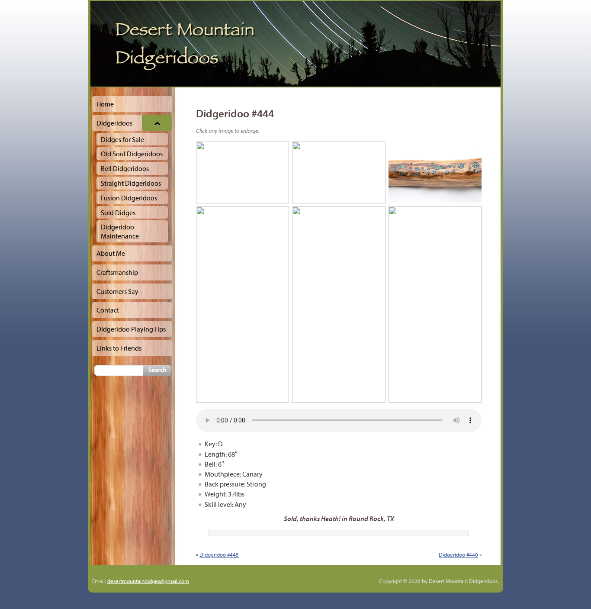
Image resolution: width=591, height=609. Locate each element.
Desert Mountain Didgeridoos (295, 43)
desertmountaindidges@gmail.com (148, 580)
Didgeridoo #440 (458, 554)
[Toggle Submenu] (157, 123)
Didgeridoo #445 (219, 554)
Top (570, 588)
